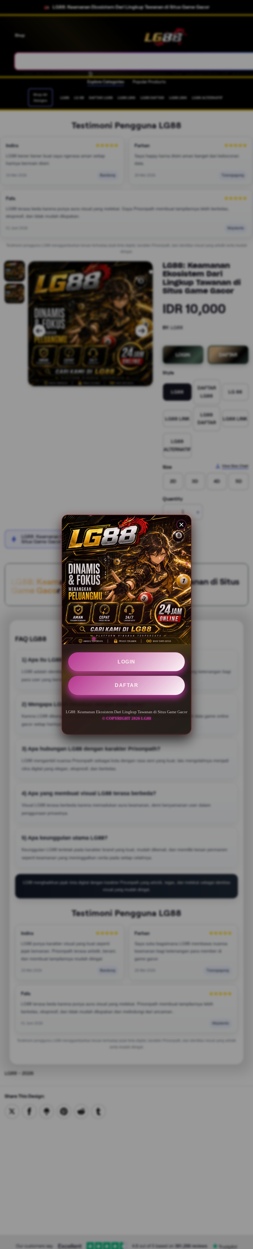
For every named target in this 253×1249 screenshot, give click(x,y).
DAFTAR (126, 685)
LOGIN (126, 661)
